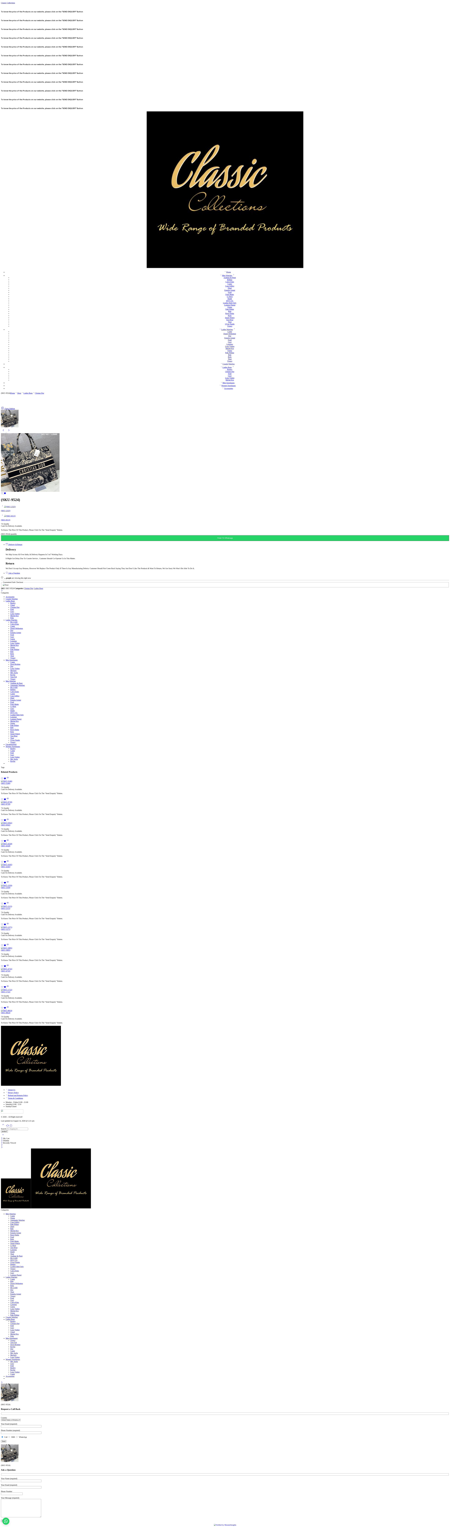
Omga (229, 307)
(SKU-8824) (5, 1013)
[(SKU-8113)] (2, 516)
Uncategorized (11, 744)
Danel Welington (229, 334)
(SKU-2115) (5, 908)
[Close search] (3, 1136)
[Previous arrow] (3, 432)
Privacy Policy (13, 1093)
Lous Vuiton (229, 346)
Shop (19, 393)
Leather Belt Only (229, 303)
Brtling (229, 280)
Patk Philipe (229, 353)
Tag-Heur (229, 320)
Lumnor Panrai (229, 305)
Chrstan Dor (229, 372)
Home (228, 272)
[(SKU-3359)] (225, 885)
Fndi (229, 374)
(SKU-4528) (5, 846)
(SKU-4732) (5, 971)
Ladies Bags (227, 367)
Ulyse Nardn (229, 324)
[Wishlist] (3, 494)
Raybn (12, 675)
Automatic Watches (17, 685)
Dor (229, 336)
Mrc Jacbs (14, 673)
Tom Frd (13, 677)
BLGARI (13, 622)
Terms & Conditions (15, 1098)
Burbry (229, 369)
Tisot (230, 322)
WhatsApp (22, 1437)
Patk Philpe (229, 309)
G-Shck (230, 297)
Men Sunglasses (228, 383)
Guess (12, 639)
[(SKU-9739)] (225, 802)
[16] (10, 427)
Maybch (13, 671)
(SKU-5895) (5, 950)
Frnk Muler (229, 294)
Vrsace (229, 326)
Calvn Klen (229, 282)
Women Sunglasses (228, 386)
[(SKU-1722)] (225, 990)
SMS (12, 1437)
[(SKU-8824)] (225, 1011)
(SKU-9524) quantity (9, 534)
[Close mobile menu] (2, 1147)
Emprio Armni (229, 290)
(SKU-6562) (5, 825)
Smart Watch (229, 318)
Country (4, 1418)
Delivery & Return (15, 545)
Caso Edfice (229, 286)
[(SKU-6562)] (225, 823)
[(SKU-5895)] (225, 948)
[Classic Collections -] (46, 1208)
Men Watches (227, 276)
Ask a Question (14, 573)
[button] (225, 538)
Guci (230, 342)
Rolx (230, 316)
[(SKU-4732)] (225, 969)
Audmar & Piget (230, 278)
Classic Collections (8, 3)
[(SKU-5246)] (225, 781)
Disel (230, 288)
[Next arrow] (8, 432)
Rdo (229, 311)
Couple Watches (229, 364)
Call (5, 1437)
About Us (11, 1090)
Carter (229, 284)
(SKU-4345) (5, 867)
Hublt (230, 299)
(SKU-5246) (5, 783)
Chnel (12, 605)
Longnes (230, 344)
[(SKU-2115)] (225, 906)
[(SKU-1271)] (225, 927)
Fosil (230, 292)
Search (3, 1129)
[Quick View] (8, 779)
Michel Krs (230, 349)
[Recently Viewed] (10, 1127)
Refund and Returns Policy (18, 1095)
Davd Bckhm (15, 664)
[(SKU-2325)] (2, 507)
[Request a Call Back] (7, 1127)
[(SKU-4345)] (225, 865)
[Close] (2, 591)
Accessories (228, 388)
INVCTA (229, 301)
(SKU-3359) (5, 888)
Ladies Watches (227, 330)
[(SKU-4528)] (225, 844)
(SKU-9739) (5, 804)
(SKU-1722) (5, 992)
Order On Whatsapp (225, 538)
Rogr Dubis (229, 313)
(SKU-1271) (5, 929)
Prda (12, 618)
